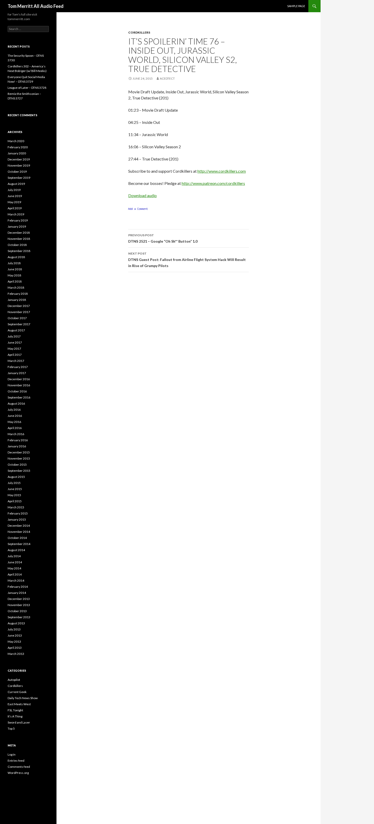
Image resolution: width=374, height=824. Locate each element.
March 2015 (16, 507)
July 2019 (14, 190)
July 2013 (14, 629)
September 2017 (19, 324)
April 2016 (15, 428)
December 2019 (19, 159)
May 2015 (14, 495)
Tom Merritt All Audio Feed (36, 6)
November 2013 (19, 605)
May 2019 (14, 202)
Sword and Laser (19, 722)
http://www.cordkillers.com (221, 171)
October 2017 (17, 318)
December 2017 (19, 306)
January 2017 (17, 373)
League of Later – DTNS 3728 (27, 88)
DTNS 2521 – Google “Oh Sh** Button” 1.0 (162, 238)
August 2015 (16, 477)
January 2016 (17, 446)
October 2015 (17, 464)
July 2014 (14, 556)
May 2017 (14, 348)
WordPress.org (18, 773)
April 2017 (15, 355)
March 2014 (16, 580)
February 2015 (18, 513)
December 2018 (19, 232)
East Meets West (19, 704)
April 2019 (15, 208)
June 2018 (15, 269)
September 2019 (19, 178)
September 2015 (19, 471)
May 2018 (14, 275)
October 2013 (17, 611)
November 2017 (19, 312)
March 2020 (16, 141)
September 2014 (19, 544)
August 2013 (16, 623)
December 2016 (19, 379)
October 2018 (17, 245)
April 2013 (15, 648)
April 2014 (15, 574)
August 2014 (16, 550)
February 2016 (18, 440)
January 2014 (17, 593)
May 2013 (14, 641)
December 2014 (19, 525)
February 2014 (18, 586)
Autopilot (14, 680)
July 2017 (14, 336)
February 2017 (18, 367)
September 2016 (19, 397)
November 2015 (19, 458)
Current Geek (17, 692)
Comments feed (19, 767)
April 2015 (15, 501)
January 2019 (17, 226)
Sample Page (296, 6)
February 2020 (18, 147)
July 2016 (14, 409)
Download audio (142, 195)
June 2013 (15, 635)
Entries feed (16, 760)
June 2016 (15, 416)
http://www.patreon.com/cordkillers (213, 183)
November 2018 (19, 239)
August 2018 (16, 257)
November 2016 (19, 385)
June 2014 (15, 562)
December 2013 (19, 599)
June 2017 (15, 342)
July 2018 (14, 263)
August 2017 (16, 330)
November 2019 (19, 165)
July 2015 (14, 483)
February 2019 (18, 220)
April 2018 (15, 281)
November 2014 (19, 532)
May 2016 (14, 422)
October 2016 (17, 391)
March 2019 (16, 214)
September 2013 (19, 617)
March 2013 (16, 654)
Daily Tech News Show (23, 698)
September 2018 (19, 251)
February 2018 (18, 294)
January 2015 (17, 519)
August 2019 (16, 184)
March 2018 (16, 287)
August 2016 (16, 403)
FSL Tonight (15, 710)
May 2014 (14, 568)
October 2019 (17, 171)
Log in (12, 754)
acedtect (167, 78)
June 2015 (15, 489)
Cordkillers (139, 32)
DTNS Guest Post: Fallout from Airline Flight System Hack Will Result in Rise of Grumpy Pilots (187, 260)
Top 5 (11, 728)
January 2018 (17, 300)
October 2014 (17, 538)
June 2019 (15, 196)
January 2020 (17, 153)
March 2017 (16, 361)
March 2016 (16, 434)
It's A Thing (15, 716)
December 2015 (19, 452)
